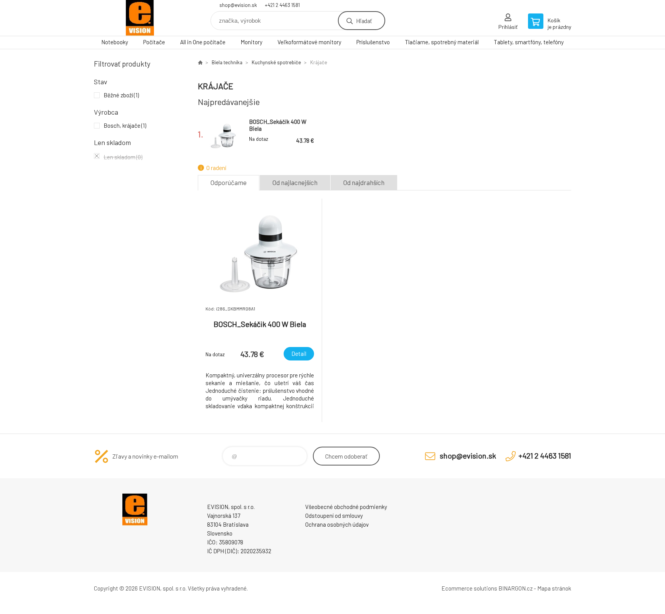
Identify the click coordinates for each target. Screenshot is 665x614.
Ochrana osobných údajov (337, 524)
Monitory (251, 41)
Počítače (154, 41)
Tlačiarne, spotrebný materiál (442, 41)
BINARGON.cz (515, 588)
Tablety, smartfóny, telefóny (529, 41)
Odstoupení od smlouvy (334, 515)
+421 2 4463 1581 (282, 5)
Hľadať (364, 20)
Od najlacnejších (294, 182)
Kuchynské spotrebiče (276, 62)
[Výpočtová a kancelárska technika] (200, 62)
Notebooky (114, 41)
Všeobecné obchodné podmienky (346, 506)
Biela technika (227, 62)
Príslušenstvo (373, 41)
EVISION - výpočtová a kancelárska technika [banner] (140, 18)
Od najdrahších (363, 182)
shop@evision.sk (238, 5)
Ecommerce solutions (469, 588)
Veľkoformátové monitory (309, 41)
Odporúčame (229, 182)
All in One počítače (203, 41)
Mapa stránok (554, 588)
